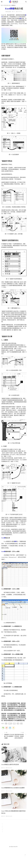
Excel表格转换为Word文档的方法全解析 (13, 788)
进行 (21, 18)
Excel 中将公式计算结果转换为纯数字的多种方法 (13, 812)
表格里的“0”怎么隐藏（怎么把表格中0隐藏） (9, 736)
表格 (9, 5)
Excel (7, 8)
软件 (15, 541)
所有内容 (6, 5)
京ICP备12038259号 (13, 846)
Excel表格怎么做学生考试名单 (10, 764)
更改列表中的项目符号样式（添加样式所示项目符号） (19, 736)
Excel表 (3, 537)
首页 (2, 5)
